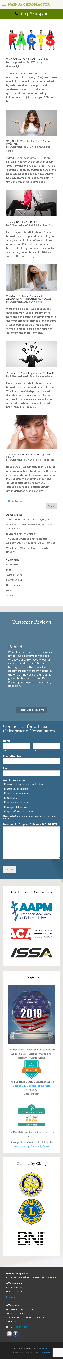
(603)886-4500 (33, 13)
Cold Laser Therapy (18, 789)
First (5, 750)
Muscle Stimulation (18, 793)
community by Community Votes (31, 1146)
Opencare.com (31, 1093)
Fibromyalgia (13, 66)
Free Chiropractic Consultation (25, 784)
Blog (39, 62)
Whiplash (47, 376)
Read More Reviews (31, 710)
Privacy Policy (44, 1348)
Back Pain (42, 225)
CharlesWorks (46, 1352)
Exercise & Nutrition (18, 802)
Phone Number (13, 756)
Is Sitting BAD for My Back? (21, 222)
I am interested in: (14, 780)
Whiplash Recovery (18, 807)
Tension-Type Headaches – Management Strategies (28, 455)
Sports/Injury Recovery (20, 811)
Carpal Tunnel (14, 575)
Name (7, 741)
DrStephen (15, 62)
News (9, 590)
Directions (10, 1297)
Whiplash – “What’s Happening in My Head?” (30, 372)
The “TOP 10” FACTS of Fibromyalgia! (27, 59)
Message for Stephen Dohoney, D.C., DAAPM (31, 824)
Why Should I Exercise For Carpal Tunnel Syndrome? (28, 142)
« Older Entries (14, 501)
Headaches (48, 459)
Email (7, 768)
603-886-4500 (21, 1327)
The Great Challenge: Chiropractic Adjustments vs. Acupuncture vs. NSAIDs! (28, 297)
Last (35, 750)
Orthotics (12, 798)
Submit (9, 869)
